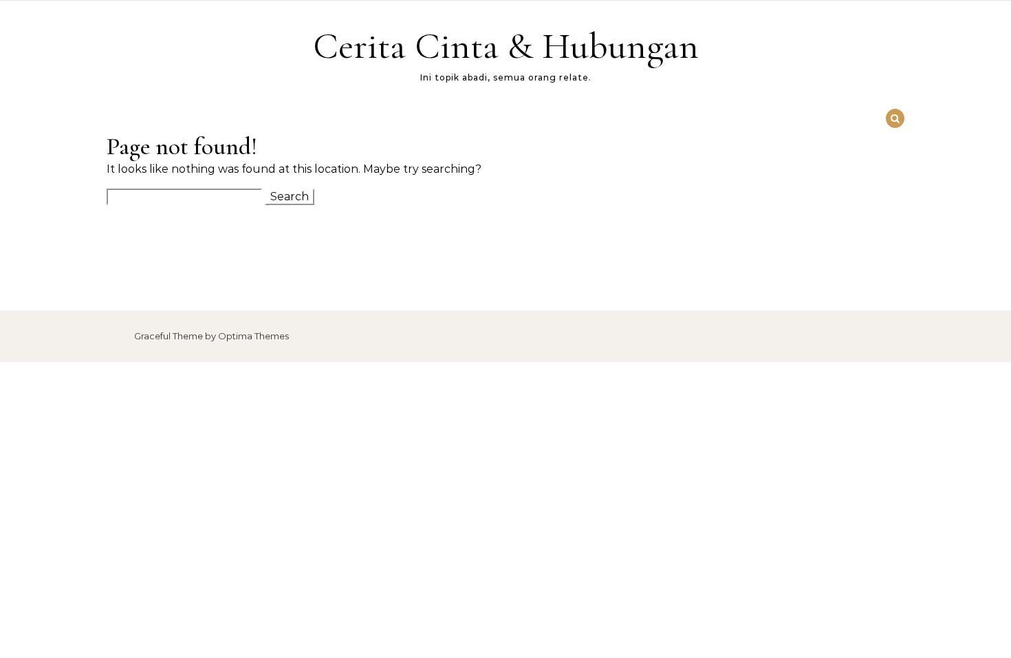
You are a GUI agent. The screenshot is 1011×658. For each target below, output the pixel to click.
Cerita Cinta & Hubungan (506, 45)
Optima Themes (253, 335)
